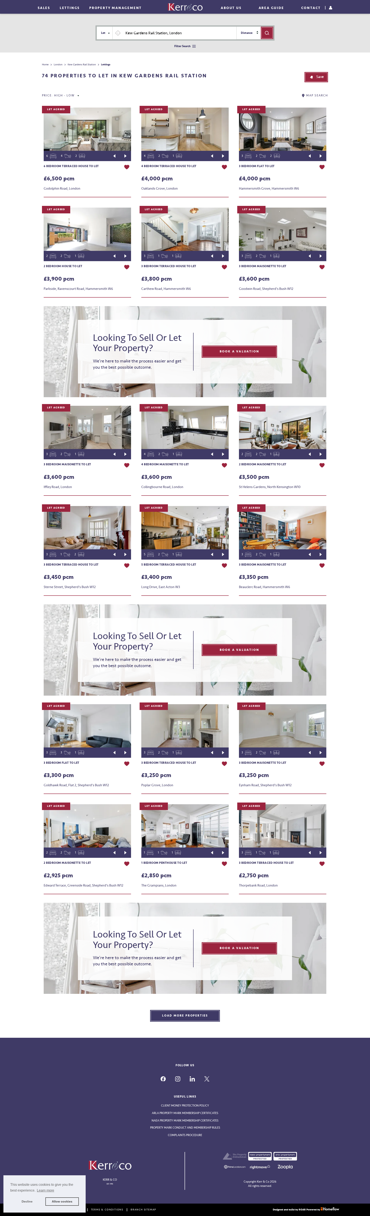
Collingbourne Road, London (162, 487)
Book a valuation (239, 351)
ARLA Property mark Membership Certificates (185, 1113)
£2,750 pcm (254, 875)
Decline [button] (27, 1201)
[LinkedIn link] (192, 1078)
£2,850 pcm (156, 875)
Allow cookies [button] (62, 1201)
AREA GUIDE (271, 8)
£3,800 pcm (156, 279)
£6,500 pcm (59, 178)
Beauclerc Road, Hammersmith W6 (264, 587)
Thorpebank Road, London (258, 885)
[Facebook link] (163, 1078)
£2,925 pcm (58, 875)
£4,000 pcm (157, 178)
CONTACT (311, 8)
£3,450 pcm (59, 577)
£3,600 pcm (254, 279)
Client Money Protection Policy (185, 1105)
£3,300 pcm (59, 775)
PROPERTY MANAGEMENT (115, 8)
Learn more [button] (45, 1190)
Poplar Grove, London (157, 785)
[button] (316, 77)
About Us (231, 8)
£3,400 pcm (156, 577)
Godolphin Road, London (62, 188)
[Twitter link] (206, 1078)
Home (45, 64)
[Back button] (114, 156)
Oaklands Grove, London (159, 188)
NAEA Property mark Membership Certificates (185, 1120)
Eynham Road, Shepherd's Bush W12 (265, 785)
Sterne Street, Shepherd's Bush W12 (70, 587)
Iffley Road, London (58, 487)
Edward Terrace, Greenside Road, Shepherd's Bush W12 (83, 885)
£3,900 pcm (59, 279)
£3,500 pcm (254, 477)
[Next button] (125, 156)
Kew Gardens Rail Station (82, 64)
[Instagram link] (177, 1078)
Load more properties (185, 1015)
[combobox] (179, 33)
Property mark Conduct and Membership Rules (185, 1127)
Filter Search (182, 46)
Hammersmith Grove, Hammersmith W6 (269, 188)
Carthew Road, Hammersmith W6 (166, 289)
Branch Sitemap (143, 1209)
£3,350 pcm (254, 577)
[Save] (126, 168)
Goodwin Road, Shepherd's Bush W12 (266, 289)
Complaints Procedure (185, 1135)
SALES (44, 8)
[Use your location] (118, 33)
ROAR (302, 1209)
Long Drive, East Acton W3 (160, 587)
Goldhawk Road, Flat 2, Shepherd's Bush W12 (76, 785)
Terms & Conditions (107, 1209)
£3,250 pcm (156, 775)
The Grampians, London (158, 885)
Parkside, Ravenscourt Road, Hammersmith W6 (78, 289)
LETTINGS (70, 8)
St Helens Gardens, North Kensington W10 (269, 487)
